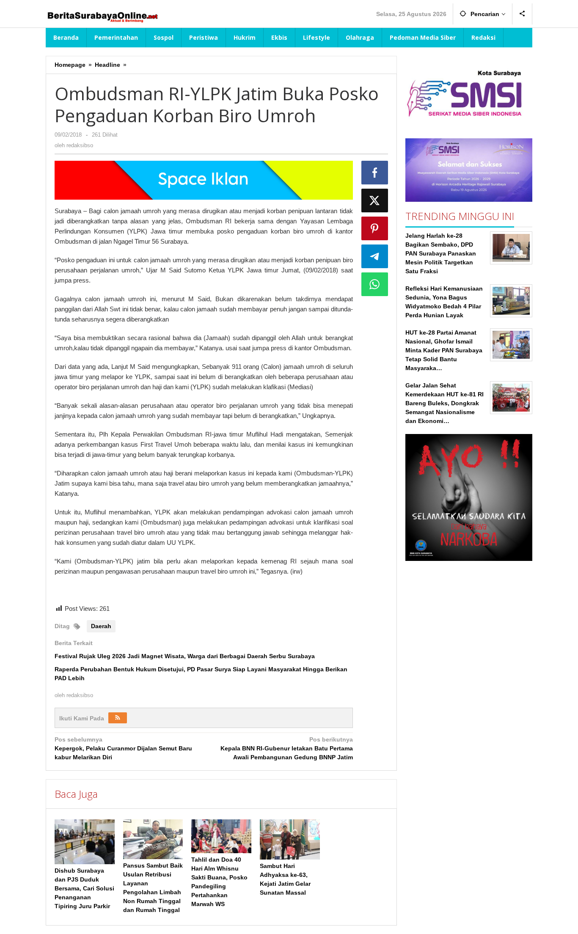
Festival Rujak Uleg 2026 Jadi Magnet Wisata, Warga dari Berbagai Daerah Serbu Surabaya (185, 656)
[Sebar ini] (374, 172)
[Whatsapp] (374, 284)
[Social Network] (522, 14)
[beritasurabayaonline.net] (102, 16)
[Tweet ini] (374, 200)
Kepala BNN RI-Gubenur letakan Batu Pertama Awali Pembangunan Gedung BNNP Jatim (286, 748)
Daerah (101, 626)
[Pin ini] (374, 228)
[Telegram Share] (374, 256)
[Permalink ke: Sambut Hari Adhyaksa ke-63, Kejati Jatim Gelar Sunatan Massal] (290, 839)
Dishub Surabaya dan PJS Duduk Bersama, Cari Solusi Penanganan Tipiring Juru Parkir (84, 888)
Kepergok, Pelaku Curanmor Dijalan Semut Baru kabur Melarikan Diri (123, 748)
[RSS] (117, 717)
